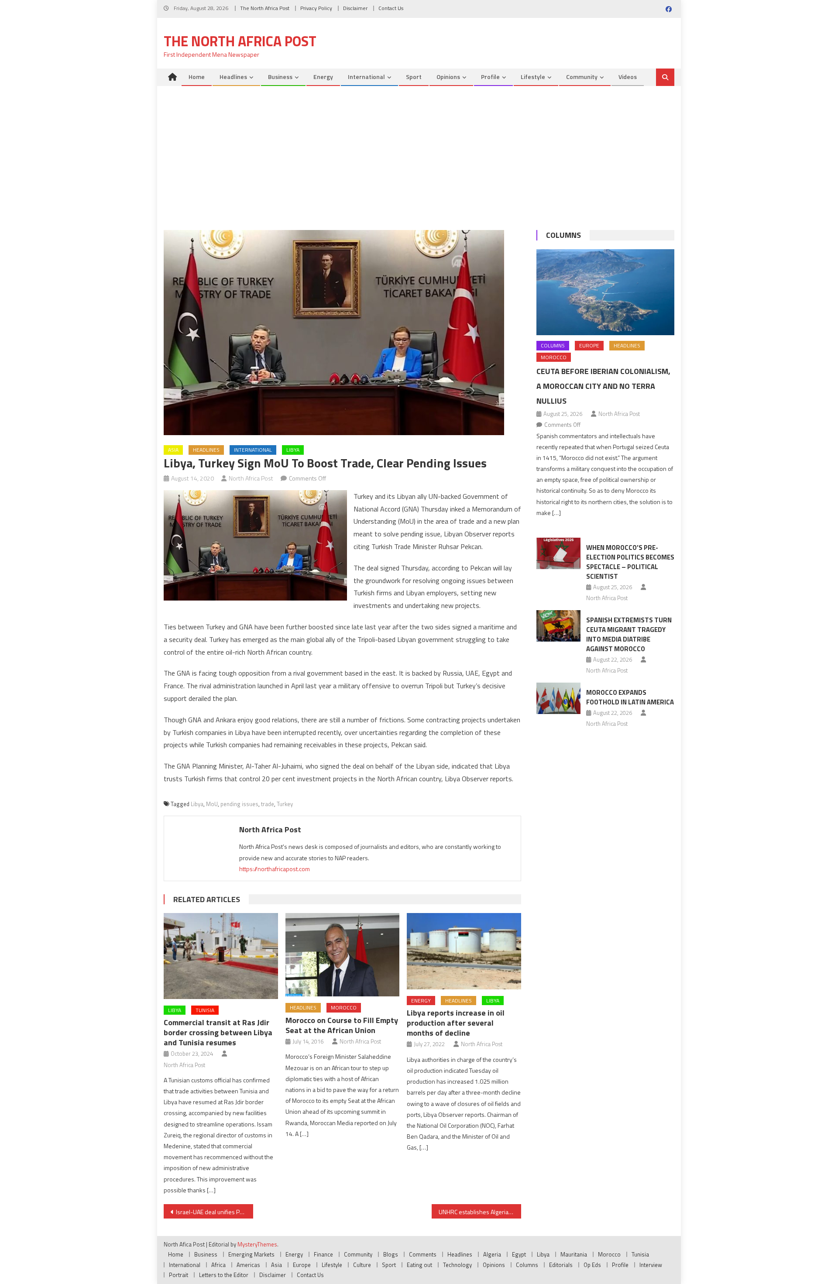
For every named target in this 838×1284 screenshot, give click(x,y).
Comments (422, 1254)
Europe (589, 345)
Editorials (561, 1264)
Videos (627, 76)
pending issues (239, 804)
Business (280, 76)
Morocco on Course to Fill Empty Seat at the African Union (341, 1025)
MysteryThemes (257, 1244)
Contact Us (390, 8)
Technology (457, 1264)
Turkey (285, 804)
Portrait (178, 1274)
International (366, 76)
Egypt (519, 1254)
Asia (173, 450)
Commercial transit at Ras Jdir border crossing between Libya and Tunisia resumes (218, 1032)
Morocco (344, 1007)
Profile (490, 76)
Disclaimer (355, 8)
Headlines (233, 76)
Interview (650, 1264)
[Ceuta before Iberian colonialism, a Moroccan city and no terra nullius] (605, 292)
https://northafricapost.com (274, 868)
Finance (323, 1254)
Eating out (419, 1264)
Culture (362, 1264)
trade (267, 804)
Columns (563, 235)
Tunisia (205, 1010)
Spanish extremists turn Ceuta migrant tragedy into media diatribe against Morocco (629, 634)
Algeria (492, 1254)
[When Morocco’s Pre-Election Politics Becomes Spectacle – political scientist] (558, 553)
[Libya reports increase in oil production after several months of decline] (464, 951)
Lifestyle (533, 76)
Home (197, 76)
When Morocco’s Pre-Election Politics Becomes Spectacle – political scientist (630, 561)
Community (582, 76)
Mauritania (573, 1254)
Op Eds (592, 1264)
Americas (248, 1264)
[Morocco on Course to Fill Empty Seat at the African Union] (342, 954)
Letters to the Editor (223, 1274)
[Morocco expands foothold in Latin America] (558, 698)
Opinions (448, 76)
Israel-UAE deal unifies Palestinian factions (214, 1211)
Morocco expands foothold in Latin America (630, 697)
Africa (218, 1264)
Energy (323, 76)
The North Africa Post (264, 8)
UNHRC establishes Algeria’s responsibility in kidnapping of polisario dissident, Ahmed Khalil (480, 1211)
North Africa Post (251, 478)
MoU (212, 804)
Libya (292, 450)
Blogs (390, 1254)
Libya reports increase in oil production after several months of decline (456, 1023)
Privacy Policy (316, 8)
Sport (414, 76)
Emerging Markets (251, 1254)
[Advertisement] (419, 151)
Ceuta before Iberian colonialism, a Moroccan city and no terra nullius (603, 386)
